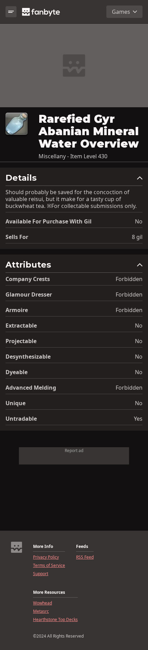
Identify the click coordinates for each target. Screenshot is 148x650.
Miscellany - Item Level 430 (73, 156)
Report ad (74, 450)
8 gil (137, 236)
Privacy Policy (46, 557)
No (138, 221)
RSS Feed (85, 557)
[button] (74, 179)
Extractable (21, 325)
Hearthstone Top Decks (55, 619)
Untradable (21, 418)
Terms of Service (49, 565)
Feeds (82, 546)
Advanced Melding (31, 387)
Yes (138, 418)
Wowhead (42, 603)
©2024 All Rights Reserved (58, 636)
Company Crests (28, 279)
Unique (15, 403)
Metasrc (41, 611)
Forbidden (129, 279)
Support (40, 574)
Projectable (21, 341)
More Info (43, 546)
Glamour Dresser (29, 294)
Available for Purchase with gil (49, 221)
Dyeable (17, 372)
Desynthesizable (28, 356)
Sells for (17, 236)
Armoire (17, 310)
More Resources (49, 592)
